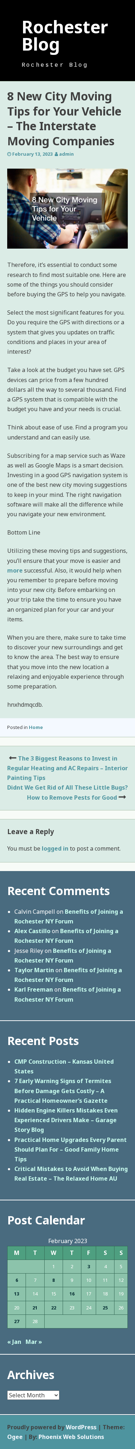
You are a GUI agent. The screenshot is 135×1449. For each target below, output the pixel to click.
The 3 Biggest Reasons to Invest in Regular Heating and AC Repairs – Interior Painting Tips (67, 768)
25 (105, 1307)
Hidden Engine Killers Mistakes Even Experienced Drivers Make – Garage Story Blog (66, 1120)
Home (36, 727)
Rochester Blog (65, 35)
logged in (55, 848)
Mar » (34, 1342)
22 (53, 1307)
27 (16, 1321)
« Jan (14, 1342)
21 (34, 1307)
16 (72, 1293)
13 (16, 1293)
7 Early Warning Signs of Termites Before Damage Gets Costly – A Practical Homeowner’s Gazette (62, 1090)
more (15, 570)
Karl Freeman (33, 989)
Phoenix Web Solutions (71, 1437)
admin (66, 154)
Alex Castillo (32, 931)
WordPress (81, 1427)
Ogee (15, 1437)
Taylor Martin (34, 970)
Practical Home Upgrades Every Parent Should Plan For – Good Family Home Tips (70, 1149)
